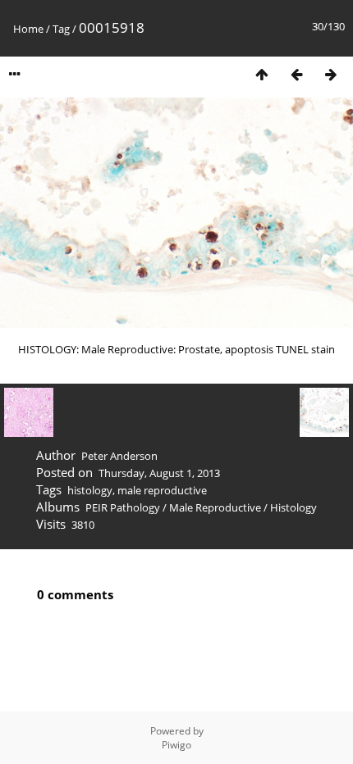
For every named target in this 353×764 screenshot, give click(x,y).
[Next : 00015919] (331, 74)
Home (28, 28)
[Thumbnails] (262, 74)
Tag (61, 28)
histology (89, 490)
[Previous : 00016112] (296, 74)
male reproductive (162, 490)
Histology (293, 507)
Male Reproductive (215, 507)
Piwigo (176, 745)
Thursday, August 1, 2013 (159, 473)
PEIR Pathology (122, 507)
